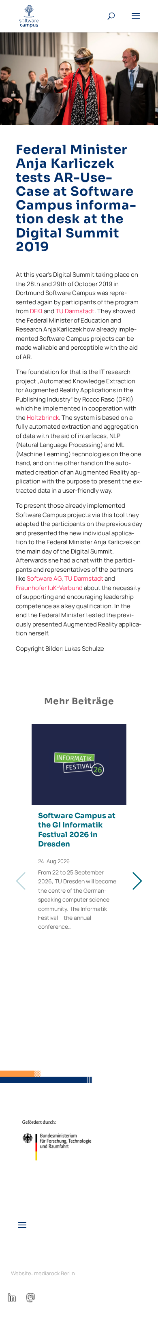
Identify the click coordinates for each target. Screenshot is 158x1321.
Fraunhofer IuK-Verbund (49, 588)
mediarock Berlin (54, 1273)
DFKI (36, 311)
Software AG (44, 578)
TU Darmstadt (75, 311)
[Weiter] (136, 881)
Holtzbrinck (43, 417)
